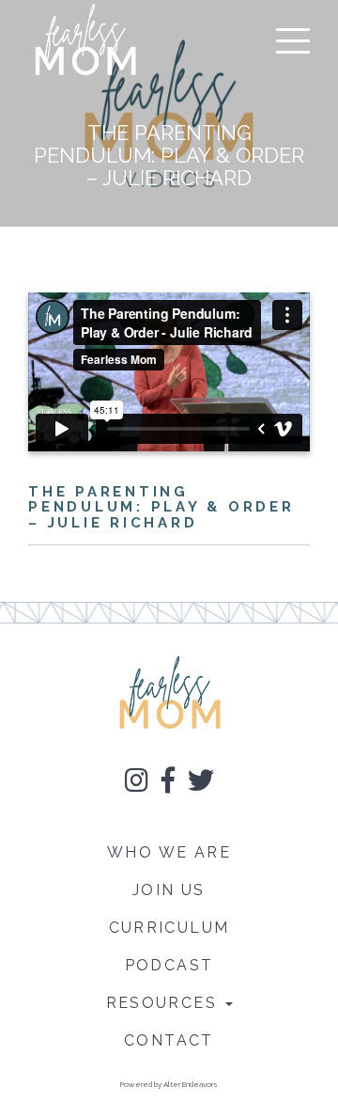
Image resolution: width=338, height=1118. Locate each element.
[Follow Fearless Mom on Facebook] (168, 784)
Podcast (169, 965)
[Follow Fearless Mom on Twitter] (201, 784)
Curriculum (169, 928)
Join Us (169, 890)
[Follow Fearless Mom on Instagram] (136, 784)
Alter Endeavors (190, 1084)
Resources (164, 1003)
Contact (169, 1040)
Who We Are (169, 852)
